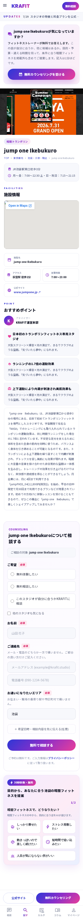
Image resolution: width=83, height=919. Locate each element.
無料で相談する (41, 745)
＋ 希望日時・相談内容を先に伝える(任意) (41, 729)
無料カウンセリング (58, 898)
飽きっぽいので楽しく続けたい (23, 842)
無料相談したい (27, 586)
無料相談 (70, 6)
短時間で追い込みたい (59, 842)
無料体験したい (27, 574)
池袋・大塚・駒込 (37, 158)
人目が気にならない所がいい (32, 855)
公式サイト (19, 898)
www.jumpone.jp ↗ (27, 292)
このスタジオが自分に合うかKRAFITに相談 (43, 601)
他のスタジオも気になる (28, 613)
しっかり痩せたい (23, 826)
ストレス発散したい (59, 826)
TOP (6, 158)
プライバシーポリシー (61, 758)
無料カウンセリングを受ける (42, 74)
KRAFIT (21, 6)
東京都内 (18, 158)
